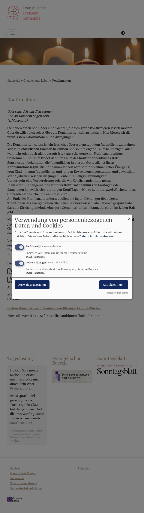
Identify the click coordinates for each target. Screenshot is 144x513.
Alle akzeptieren (113, 284)
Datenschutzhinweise (94, 236)
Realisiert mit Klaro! (117, 293)
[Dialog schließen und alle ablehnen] (129, 216)
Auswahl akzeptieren (32, 284)
